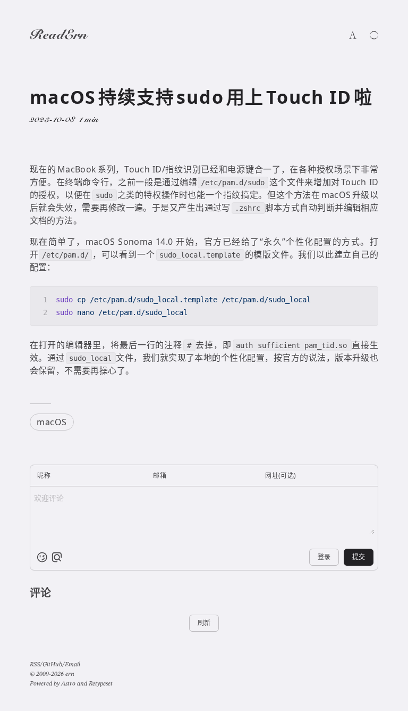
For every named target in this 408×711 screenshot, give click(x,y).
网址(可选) (280, 475)
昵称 (43, 475)
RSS (35, 665)
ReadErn (58, 36)
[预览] (56, 557)
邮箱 (159, 475)
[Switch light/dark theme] (374, 35)
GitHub (52, 665)
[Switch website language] (352, 35)
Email (72, 665)
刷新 (204, 622)
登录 (324, 556)
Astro (68, 684)
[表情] (42, 557)
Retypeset (101, 684)
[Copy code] (365, 299)
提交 (358, 556)
